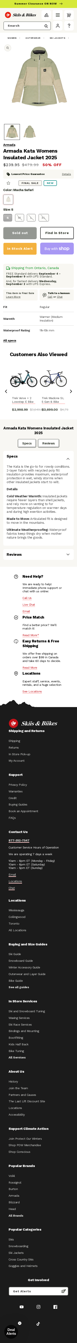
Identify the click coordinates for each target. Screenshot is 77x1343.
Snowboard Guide (21, 960)
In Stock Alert (20, 249)
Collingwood (17, 917)
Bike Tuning (16, 1051)
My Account (16, 760)
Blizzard (14, 1202)
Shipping (14, 741)
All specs (9, 340)
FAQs (12, 817)
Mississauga (16, 910)
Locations (15, 881)
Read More (29, 667)
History (13, 1081)
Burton (13, 1189)
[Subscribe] (63, 1291)
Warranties (15, 791)
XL (43, 217)
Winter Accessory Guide (24, 967)
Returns (14, 747)
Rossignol (15, 1182)
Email (26, 611)
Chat (60, 296)
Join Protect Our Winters (25, 1138)
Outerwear (33, 38)
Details (66, 174)
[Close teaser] (19, 1323)
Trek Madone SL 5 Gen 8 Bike (53, 399)
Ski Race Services (20, 1024)
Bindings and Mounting (24, 1031)
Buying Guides (18, 804)
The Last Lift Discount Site (27, 1101)
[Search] (46, 26)
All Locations (17, 930)
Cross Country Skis (21, 1259)
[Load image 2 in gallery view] (29, 132)
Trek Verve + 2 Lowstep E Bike (22, 399)
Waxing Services (19, 1018)
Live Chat (28, 604)
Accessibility (17, 1114)
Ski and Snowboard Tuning (27, 1011)
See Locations (32, 691)
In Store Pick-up (19, 754)
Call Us (27, 598)
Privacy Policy (18, 784)
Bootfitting (16, 1037)
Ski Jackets (57, 38)
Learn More (13, 297)
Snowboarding (18, 1246)
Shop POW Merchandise (25, 1145)
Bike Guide (16, 980)
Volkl (12, 1176)
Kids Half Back (18, 1044)
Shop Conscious (19, 1151)
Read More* (30, 635)
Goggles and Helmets (23, 1266)
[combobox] (27, 25)
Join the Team (18, 1088)
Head (12, 1209)
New (50, 183)
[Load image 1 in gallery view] (12, 132)
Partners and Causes (22, 1094)
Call (50, 296)
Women (12, 38)
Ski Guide (15, 954)
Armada (9, 145)
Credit (12, 798)
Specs (27, 443)
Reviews (48, 443)
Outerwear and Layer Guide (27, 974)
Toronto (14, 923)
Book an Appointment (23, 811)
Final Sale (30, 183)
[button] (57, 15)
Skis (11, 1239)
